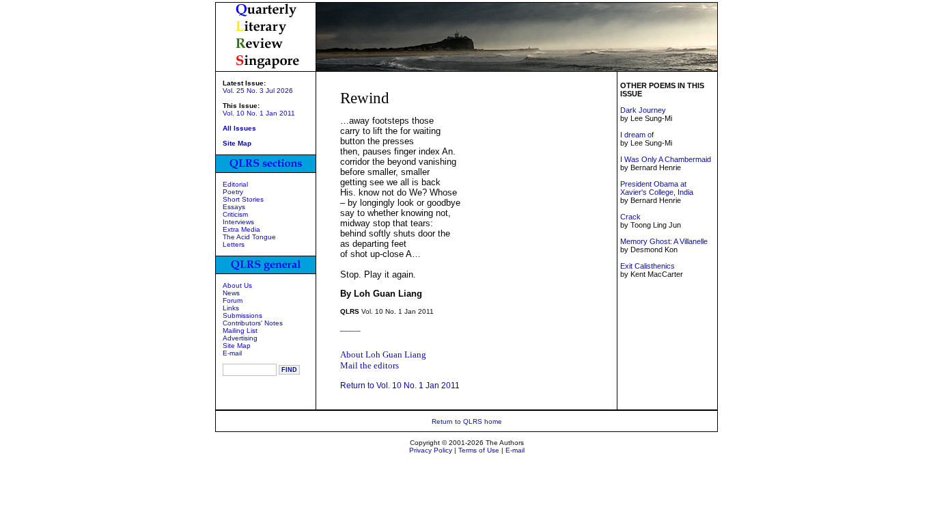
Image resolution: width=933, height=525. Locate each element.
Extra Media (241, 229)
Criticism (235, 214)
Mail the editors (369, 365)
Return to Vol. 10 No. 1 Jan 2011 (400, 385)
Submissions (242, 315)
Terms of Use (478, 450)
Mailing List (240, 330)
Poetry (233, 192)
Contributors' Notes (253, 323)
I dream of (637, 135)
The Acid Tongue (249, 237)
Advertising (240, 338)
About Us (237, 285)
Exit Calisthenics (647, 266)
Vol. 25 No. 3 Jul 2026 (258, 90)
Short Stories (243, 199)
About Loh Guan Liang (383, 354)
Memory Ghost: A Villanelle (664, 241)
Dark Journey (643, 110)
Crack (630, 217)
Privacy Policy (430, 450)
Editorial (235, 184)
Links (231, 308)
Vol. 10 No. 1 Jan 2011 (259, 113)
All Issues (239, 128)
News (231, 293)
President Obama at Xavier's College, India (656, 188)
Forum (232, 300)
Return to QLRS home (467, 421)
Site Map (237, 345)
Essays (234, 207)
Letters (234, 244)
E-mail (232, 353)
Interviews (238, 222)
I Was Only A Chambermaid (665, 159)
